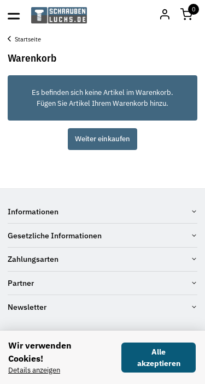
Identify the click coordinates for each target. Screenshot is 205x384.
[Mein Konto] (164, 15)
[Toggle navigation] (14, 15)
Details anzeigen (34, 370)
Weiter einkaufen (102, 138)
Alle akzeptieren (158, 357)
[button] (186, 15)
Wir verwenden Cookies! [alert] (40, 352)
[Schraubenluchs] (59, 15)
